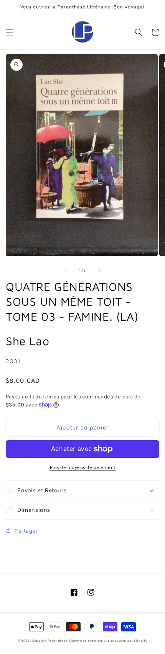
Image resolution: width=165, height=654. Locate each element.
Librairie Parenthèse (50, 641)
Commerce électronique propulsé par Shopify (108, 641)
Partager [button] (26, 530)
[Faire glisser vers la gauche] (65, 270)
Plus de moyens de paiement (83, 467)
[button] (9, 32)
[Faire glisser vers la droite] (99, 270)
